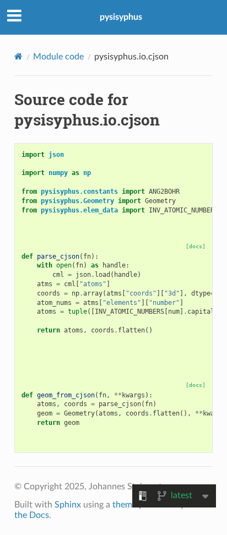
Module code (58, 56)
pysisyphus (121, 17)
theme (124, 504)
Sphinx (68, 504)
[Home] (18, 56)
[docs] (196, 246)
